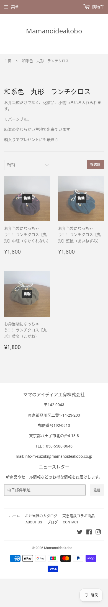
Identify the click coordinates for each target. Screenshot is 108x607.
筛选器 (95, 165)
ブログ (52, 522)
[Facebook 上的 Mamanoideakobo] (89, 533)
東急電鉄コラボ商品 (78, 516)
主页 (7, 61)
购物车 (97, 7)
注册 (97, 490)
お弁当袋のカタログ (41, 516)
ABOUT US (33, 522)
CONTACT (71, 522)
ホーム (14, 516)
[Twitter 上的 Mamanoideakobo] (80, 533)
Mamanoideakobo (54, 30)
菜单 (15, 7)
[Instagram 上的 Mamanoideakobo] (98, 533)
